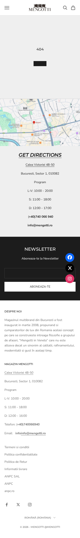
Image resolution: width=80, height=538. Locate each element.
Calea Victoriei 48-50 (40, 165)
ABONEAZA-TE (40, 287)
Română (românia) (37, 517)
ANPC (8, 484)
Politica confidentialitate (20, 454)
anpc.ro (9, 491)
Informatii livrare (15, 469)
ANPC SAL (12, 476)
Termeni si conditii (16, 447)
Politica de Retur (15, 462)
